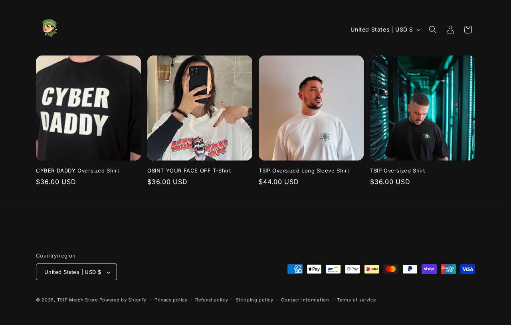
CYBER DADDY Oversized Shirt (77, 170)
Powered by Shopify (123, 300)
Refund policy (211, 300)
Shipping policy (254, 300)
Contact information (305, 300)
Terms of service (356, 300)
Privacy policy (171, 300)
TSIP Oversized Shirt (397, 170)
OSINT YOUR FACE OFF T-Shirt (189, 170)
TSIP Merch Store (77, 300)
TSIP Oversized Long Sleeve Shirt (304, 170)
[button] (433, 29)
